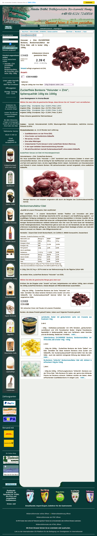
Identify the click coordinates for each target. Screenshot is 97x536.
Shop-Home (25, 31)
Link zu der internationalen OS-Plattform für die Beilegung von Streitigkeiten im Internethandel (48, 531)
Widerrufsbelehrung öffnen (61, 514)
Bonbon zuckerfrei (52, 31)
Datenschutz (30, 35)
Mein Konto (69, 31)
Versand (23, 35)
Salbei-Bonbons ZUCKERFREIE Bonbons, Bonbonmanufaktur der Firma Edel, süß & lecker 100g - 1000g (68, 339)
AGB (35, 35)
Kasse (85, 31)
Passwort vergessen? (9, 50)
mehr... (74, 334)
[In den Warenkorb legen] (31, 77)
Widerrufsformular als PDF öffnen (48, 517)
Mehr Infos (32, 3)
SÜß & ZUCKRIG (34, 31)
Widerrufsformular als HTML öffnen (48, 524)
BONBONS (43, 31)
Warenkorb (78, 31)
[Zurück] (24, 55)
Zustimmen (89, 2)
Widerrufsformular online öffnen (37, 514)
